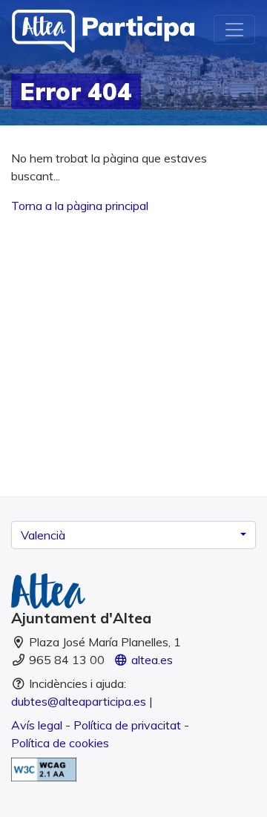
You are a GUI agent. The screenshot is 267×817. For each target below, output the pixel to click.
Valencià (43, 535)
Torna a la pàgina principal (79, 205)
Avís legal (36, 725)
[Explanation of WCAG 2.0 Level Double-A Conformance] (43, 768)
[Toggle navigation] (234, 30)
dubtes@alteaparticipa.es (78, 701)
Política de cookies (60, 742)
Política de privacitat (127, 725)
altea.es (150, 659)
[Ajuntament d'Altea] (133, 591)
